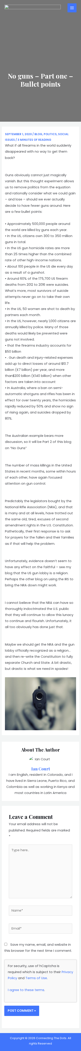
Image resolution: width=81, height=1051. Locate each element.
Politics (50, 134)
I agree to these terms (26, 990)
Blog (38, 134)
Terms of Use (36, 978)
